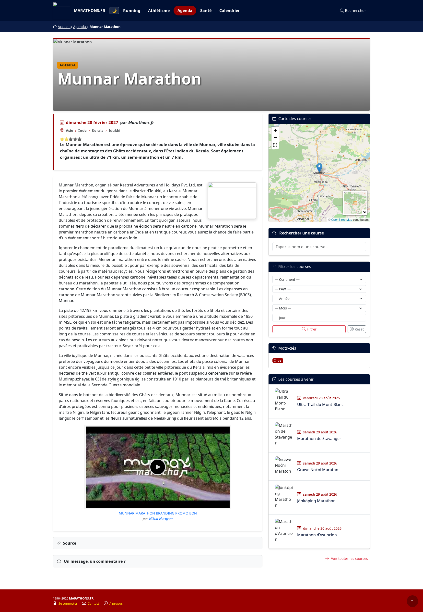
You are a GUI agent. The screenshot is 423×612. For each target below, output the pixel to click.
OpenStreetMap (341, 219)
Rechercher (355, 10)
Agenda (184, 10)
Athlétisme (159, 10)
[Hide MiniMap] (364, 211)
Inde (82, 130)
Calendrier (229, 10)
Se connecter (68, 603)
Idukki (114, 130)
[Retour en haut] (412, 601)
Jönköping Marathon (316, 500)
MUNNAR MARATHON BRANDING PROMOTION (158, 513)
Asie (69, 130)
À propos (116, 603)
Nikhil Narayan (161, 518)
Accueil (64, 26)
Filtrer (312, 329)
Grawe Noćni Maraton (317, 469)
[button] (319, 168)
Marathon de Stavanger (319, 438)
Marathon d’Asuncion (317, 535)
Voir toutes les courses (349, 558)
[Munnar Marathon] (232, 200)
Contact (94, 603)
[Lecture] (158, 467)
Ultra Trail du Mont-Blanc (320, 404)
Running (131, 10)
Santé (206, 10)
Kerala (98, 130)
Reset (359, 329)
